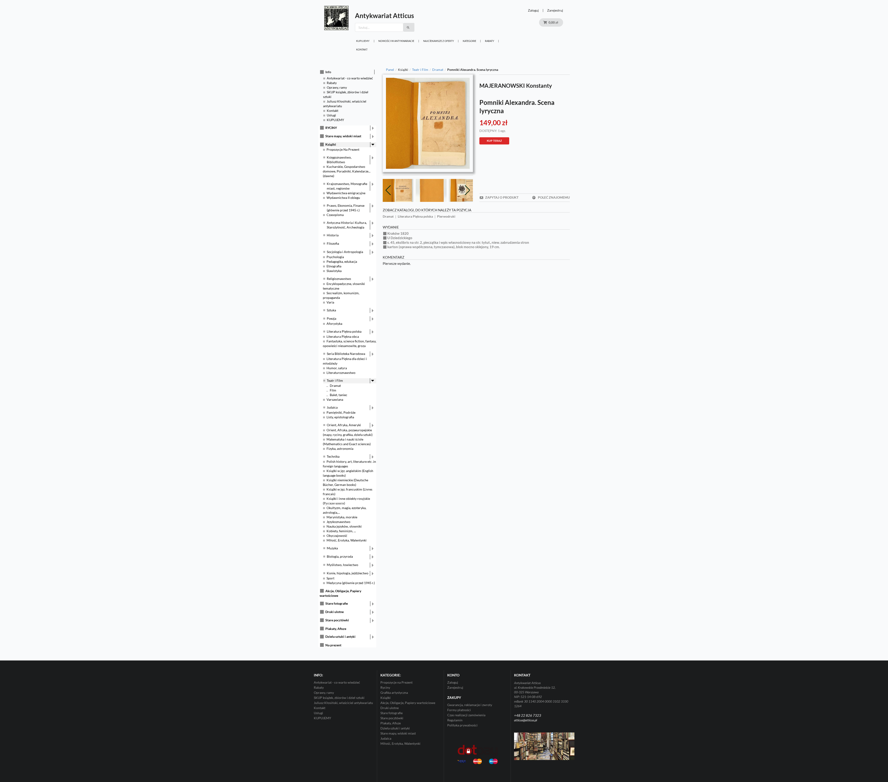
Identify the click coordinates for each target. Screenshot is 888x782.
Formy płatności (459, 710)
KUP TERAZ (494, 140)
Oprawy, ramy (337, 87)
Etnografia (334, 266)
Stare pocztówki (337, 620)
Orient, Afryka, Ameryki (344, 425)
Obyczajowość (337, 536)
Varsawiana (335, 399)
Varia (330, 302)
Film (333, 390)
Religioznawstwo (339, 279)
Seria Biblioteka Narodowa (346, 354)
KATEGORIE (469, 40)
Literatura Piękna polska (344, 331)
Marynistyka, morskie (342, 517)
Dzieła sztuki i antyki (340, 636)
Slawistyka (334, 271)
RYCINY (331, 128)
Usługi (331, 115)
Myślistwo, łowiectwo (342, 565)
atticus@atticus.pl (525, 720)
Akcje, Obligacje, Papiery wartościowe (407, 703)
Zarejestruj (555, 10)
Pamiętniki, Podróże (341, 412)
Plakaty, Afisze (335, 629)
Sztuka (331, 310)
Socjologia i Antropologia (345, 252)
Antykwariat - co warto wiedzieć (350, 78)
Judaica (332, 407)
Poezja (331, 318)
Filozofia (333, 243)
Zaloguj (533, 10)
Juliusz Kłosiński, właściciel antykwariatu (343, 703)
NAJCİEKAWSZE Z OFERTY (438, 40)
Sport (330, 578)
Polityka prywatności (462, 725)
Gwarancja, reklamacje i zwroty (469, 705)
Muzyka (332, 548)
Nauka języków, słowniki (344, 526)
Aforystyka (334, 323)
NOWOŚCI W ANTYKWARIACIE (396, 40)
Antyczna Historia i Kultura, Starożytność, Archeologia (347, 225)
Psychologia (335, 257)
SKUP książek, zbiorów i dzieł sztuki (339, 698)
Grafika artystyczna (394, 692)
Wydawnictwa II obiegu (343, 198)
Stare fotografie (336, 603)
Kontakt (361, 49)
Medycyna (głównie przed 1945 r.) (351, 583)
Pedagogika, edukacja (342, 261)
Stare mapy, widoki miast (343, 136)
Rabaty (489, 40)
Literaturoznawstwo (341, 373)
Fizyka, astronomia (340, 448)
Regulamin (454, 720)
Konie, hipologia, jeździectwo (347, 573)
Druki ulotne (334, 612)
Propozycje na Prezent (396, 682)
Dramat (335, 386)
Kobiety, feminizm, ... (341, 531)
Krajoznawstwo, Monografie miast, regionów (347, 186)
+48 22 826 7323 (527, 715)
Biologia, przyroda (340, 556)
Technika (333, 456)
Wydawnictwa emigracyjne (346, 193)
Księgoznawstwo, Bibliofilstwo (339, 159)
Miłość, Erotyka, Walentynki (347, 540)
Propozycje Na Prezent (343, 149)
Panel (390, 69)
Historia (333, 235)
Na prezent (333, 645)
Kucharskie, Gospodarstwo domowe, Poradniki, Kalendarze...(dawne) (346, 171)
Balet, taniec (338, 395)
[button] (467, 190)
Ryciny (385, 687)
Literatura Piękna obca (343, 336)
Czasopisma (335, 215)
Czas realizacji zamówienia (466, 715)
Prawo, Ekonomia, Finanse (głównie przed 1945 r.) (345, 207)
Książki (330, 144)
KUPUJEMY (363, 40)
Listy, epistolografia (340, 417)
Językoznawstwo (338, 522)
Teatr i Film (335, 380)
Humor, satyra (337, 368)
